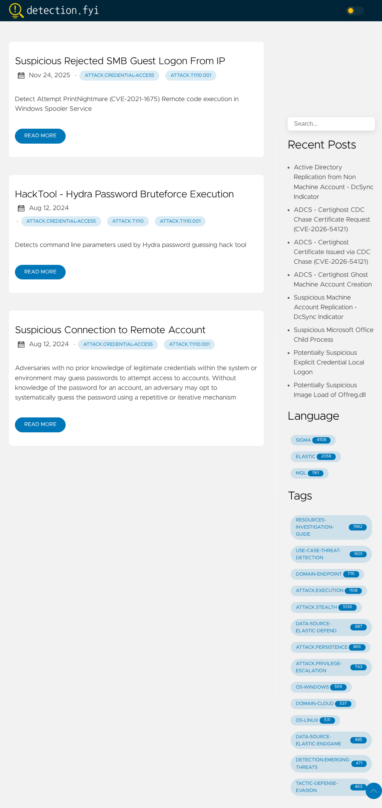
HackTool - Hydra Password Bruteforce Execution (124, 195)
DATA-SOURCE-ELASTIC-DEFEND (329, 627)
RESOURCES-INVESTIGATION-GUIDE (329, 527)
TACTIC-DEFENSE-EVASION (329, 787)
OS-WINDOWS (319, 687)
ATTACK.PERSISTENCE (328, 647)
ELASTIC (313, 456)
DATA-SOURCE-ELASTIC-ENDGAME (329, 740)
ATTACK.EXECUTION (326, 590)
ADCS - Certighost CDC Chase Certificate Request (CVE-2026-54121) (332, 220)
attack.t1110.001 (190, 75)
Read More (40, 135)
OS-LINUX (313, 720)
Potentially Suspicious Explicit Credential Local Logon (329, 363)
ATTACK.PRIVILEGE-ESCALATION (329, 667)
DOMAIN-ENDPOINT (325, 574)
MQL (307, 473)
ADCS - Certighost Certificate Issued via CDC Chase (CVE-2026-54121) (332, 252)
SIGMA (311, 440)
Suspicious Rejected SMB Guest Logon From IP (120, 61)
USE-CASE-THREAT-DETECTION (329, 554)
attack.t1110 (128, 221)
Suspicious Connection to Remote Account (110, 330)
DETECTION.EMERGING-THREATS (329, 764)
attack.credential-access (119, 75)
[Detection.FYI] (56, 10)
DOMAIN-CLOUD (321, 703)
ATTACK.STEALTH (324, 607)
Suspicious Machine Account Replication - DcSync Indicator (325, 307)
